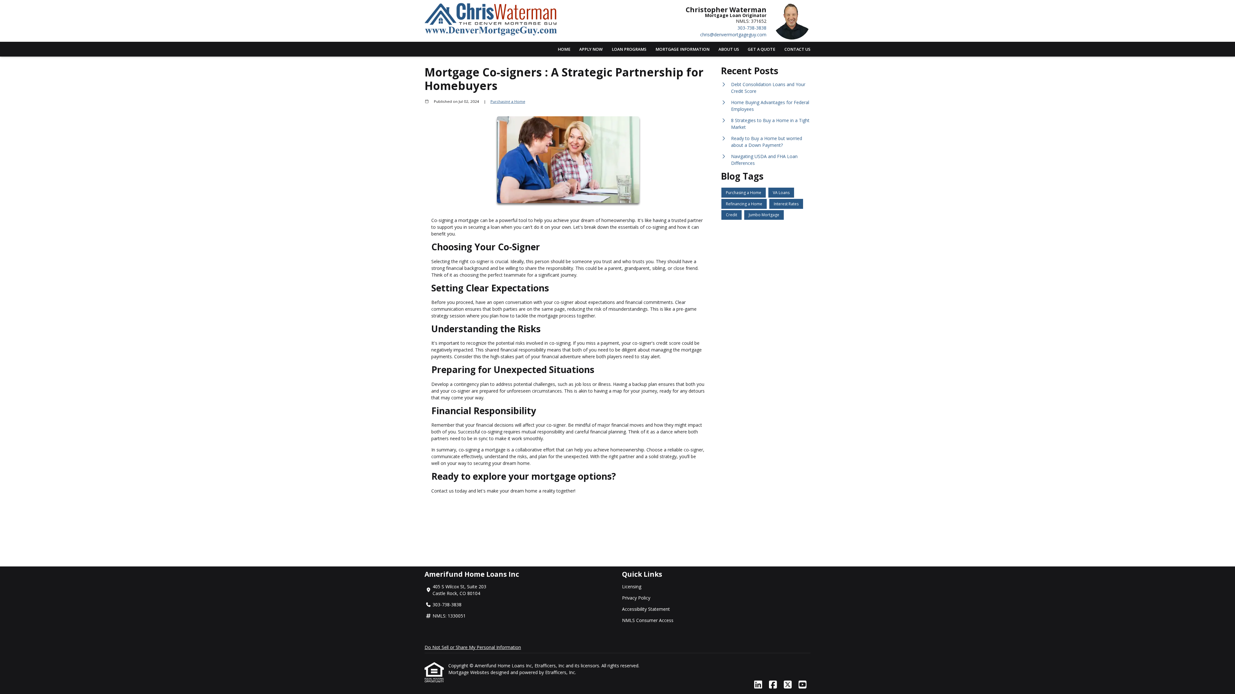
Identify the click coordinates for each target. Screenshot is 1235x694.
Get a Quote (761, 49)
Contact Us (797, 49)
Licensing (631, 586)
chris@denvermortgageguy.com (733, 34)
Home (564, 49)
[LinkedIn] (758, 685)
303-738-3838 (751, 28)
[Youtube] (802, 685)
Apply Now (591, 49)
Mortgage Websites (469, 672)
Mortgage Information (682, 49)
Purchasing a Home (507, 101)
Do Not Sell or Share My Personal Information (473, 647)
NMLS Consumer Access (647, 620)
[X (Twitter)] (787, 685)
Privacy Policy (636, 598)
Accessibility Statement (646, 609)
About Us (728, 49)
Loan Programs (629, 49)
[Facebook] (773, 685)
